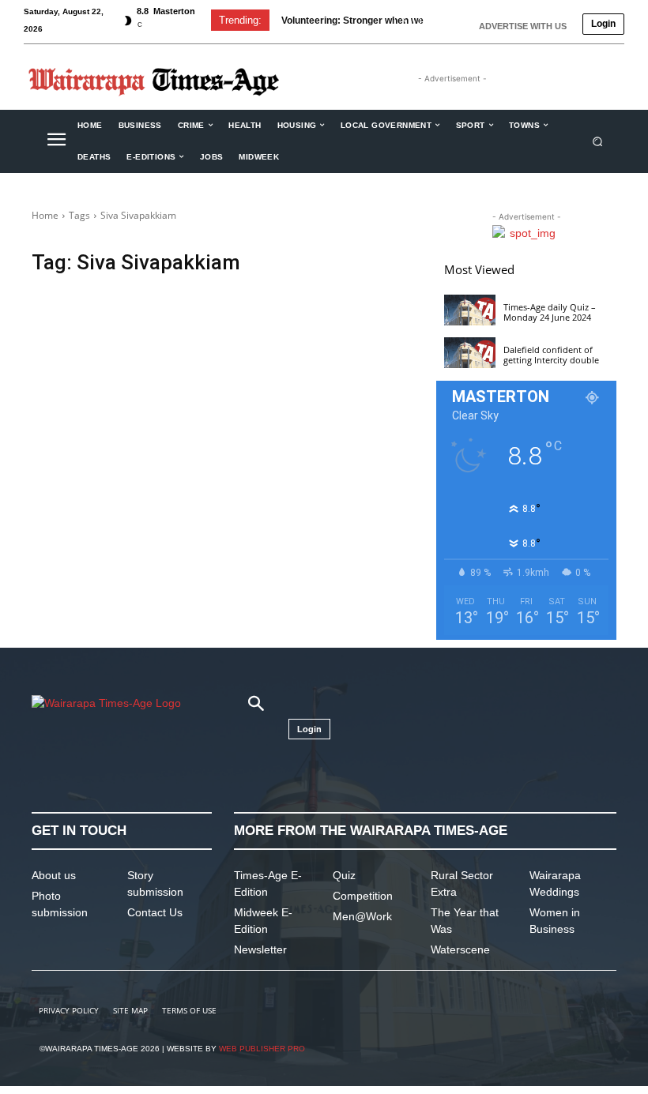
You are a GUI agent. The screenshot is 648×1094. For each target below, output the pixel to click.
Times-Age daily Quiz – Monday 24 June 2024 (549, 312)
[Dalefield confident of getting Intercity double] (469, 352)
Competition (363, 895)
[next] (429, 20)
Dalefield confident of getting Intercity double (551, 355)
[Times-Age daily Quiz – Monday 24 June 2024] (469, 310)
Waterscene (460, 949)
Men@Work (362, 916)
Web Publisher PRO (262, 1048)
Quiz (344, 875)
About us (54, 875)
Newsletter (260, 949)
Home (45, 215)
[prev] (404, 20)
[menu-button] (56, 141)
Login (603, 23)
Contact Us (155, 912)
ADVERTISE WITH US (523, 26)
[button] (597, 141)
